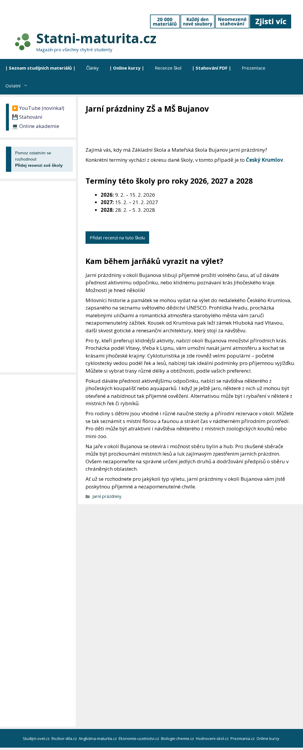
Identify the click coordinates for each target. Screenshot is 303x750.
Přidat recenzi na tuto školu (117, 238)
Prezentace (253, 68)
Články (92, 68)
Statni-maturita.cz (96, 38)
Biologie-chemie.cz (178, 738)
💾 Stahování (27, 116)
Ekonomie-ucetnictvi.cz (139, 738)
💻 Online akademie (35, 126)
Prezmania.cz (243, 738)
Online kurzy (268, 738)
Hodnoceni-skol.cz (213, 738)
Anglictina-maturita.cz (98, 738)
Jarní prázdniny (106, 496)
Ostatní (12, 86)
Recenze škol (168, 68)
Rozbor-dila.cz (64, 738)
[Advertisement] (193, 130)
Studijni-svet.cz (37, 738)
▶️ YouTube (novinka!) (38, 108)
